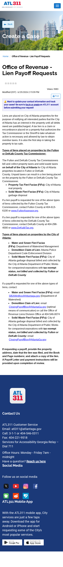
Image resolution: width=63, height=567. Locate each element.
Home (5, 56)
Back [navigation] (10, 24)
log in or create (33, 104)
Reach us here (36, 461)
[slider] (11, 83)
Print (57, 96)
